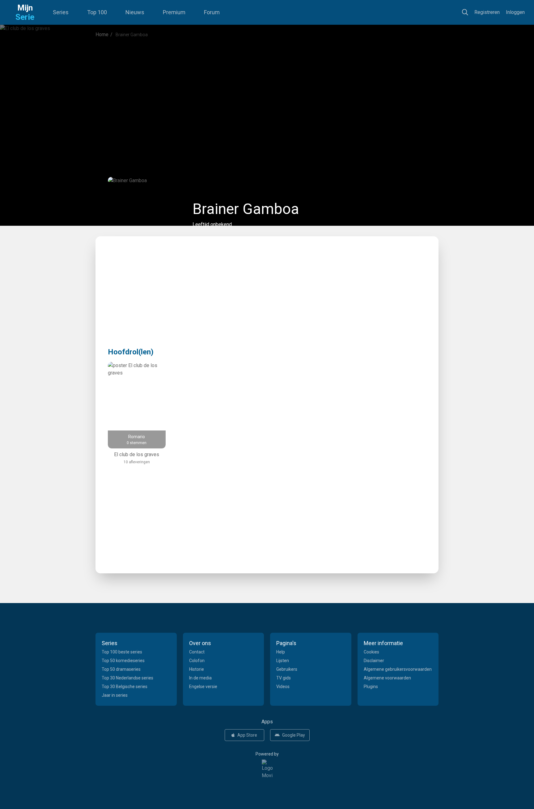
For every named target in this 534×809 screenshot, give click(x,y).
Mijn (24, 12)
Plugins (371, 686)
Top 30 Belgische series (124, 686)
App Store (247, 735)
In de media (200, 677)
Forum (212, 12)
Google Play (293, 735)
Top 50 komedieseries (123, 660)
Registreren (487, 12)
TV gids (283, 677)
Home (101, 34)
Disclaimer (374, 660)
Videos (283, 686)
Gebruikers (286, 669)
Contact (197, 651)
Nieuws (134, 12)
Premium (174, 12)
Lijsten (282, 660)
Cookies (371, 651)
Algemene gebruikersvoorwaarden (398, 669)
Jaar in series (115, 695)
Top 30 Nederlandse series (127, 677)
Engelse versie (203, 686)
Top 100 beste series (122, 651)
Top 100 (97, 12)
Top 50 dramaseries (121, 669)
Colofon (197, 660)
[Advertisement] (267, 94)
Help (280, 651)
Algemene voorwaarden (387, 677)
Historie (196, 669)
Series (61, 12)
